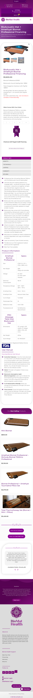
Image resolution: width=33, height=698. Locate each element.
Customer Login (7, 678)
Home (2, 34)
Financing (15, 34)
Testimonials (7, 164)
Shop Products (8, 34)
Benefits (5, 161)
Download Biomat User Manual (11, 354)
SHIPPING (5, 167)
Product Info (7, 158)
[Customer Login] (3, 677)
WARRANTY (6, 171)
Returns (5, 174)
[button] (29, 44)
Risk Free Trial (6, 655)
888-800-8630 (17, 11)
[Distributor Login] (3, 679)
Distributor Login (7, 681)
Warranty (5, 659)
